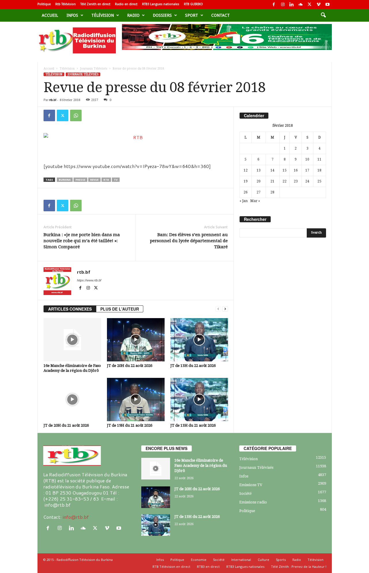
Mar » (255, 201)
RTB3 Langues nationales (160, 4)
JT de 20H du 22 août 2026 (129, 365)
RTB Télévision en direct (171, 566)
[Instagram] (282, 4)
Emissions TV (250, 485)
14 (272, 170)
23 (296, 181)
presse (80, 180)
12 (246, 170)
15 (285, 170)
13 (259, 170)
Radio (133, 15)
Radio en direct (126, 4)
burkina (65, 180)
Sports (281, 559)
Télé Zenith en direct (95, 4)
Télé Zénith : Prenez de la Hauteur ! (298, 566)
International (241, 559)
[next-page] (225, 309)
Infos (72, 15)
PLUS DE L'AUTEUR (119, 309)
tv (116, 180)
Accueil (50, 15)
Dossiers (162, 15)
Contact (220, 15)
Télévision (102, 15)
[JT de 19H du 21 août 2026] (136, 399)
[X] (309, 4)
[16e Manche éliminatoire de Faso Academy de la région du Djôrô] (72, 339)
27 (259, 192)
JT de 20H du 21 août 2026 (66, 425)
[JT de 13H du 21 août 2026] (199, 399)
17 (307, 170)
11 (319, 159)
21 (272, 181)
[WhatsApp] (76, 115)
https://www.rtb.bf (89, 280)
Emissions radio (253, 502)
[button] (323, 15)
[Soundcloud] (300, 4)
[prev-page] (218, 309)
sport (191, 15)
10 (307, 159)
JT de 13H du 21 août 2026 (193, 425)
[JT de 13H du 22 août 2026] (199, 339)
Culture (263, 559)
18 (319, 170)
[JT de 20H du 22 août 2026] (136, 339)
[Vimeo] (318, 4)
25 (319, 181)
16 (296, 170)
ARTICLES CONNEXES (70, 309)
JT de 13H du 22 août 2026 (193, 365)
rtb (106, 180)
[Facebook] (273, 4)
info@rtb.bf (76, 517)
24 (307, 181)
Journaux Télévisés (93, 68)
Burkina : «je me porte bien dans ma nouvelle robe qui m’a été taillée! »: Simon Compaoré (82, 240)
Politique (44, 4)
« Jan (244, 201)
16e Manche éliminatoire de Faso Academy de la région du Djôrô (200, 465)
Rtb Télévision (65, 4)
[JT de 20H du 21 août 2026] (72, 399)
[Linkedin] (291, 4)
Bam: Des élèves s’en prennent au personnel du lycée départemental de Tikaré (189, 240)
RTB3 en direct (208, 566)
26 (246, 192)
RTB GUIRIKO (193, 4)
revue (94, 180)
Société (245, 493)
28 (272, 192)
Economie (198, 559)
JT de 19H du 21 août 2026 (129, 425)
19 (246, 181)
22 (285, 181)
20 (259, 181)
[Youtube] (327, 4)
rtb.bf (52, 100)
